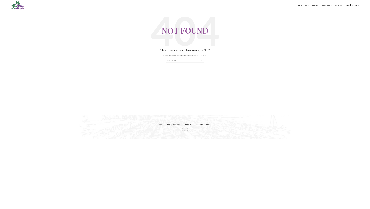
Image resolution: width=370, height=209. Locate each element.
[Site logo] (18, 5)
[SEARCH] (202, 60)
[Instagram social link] (183, 130)
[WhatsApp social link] (187, 130)
